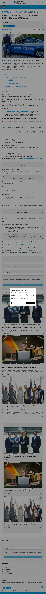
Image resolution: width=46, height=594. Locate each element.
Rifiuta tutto (22, 302)
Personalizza (15, 302)
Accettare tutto (30, 302)
